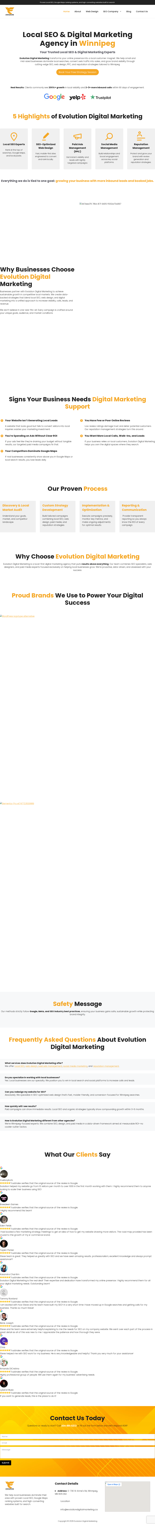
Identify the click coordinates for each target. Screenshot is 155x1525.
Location (65, 1501)
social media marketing (75, 1066)
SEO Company (110, 11)
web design (31, 1066)
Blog (128, 11)
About (77, 11)
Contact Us (142, 11)
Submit (5, 1462)
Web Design (92, 11)
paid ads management (50, 1066)
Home (66, 11)
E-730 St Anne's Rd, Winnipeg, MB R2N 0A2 (76, 1492)
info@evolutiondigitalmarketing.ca (79, 1509)
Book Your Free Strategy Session (77, 72)
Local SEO (19, 1066)
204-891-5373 (69, 1425)
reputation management (106, 1066)
